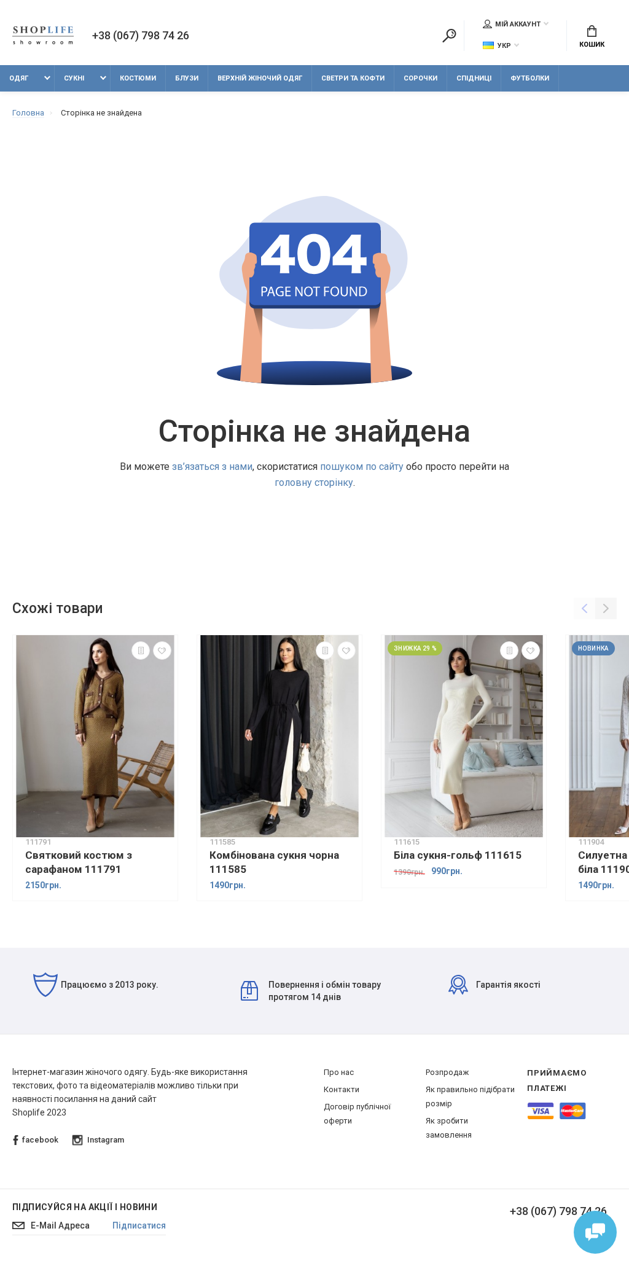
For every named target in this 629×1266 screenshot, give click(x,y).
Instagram (105, 1139)
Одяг (18, 78)
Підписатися (139, 1225)
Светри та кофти (353, 78)
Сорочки (420, 78)
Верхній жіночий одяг (259, 78)
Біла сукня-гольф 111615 (458, 855)
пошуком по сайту (362, 466)
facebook (40, 1139)
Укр (504, 46)
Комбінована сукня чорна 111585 (274, 862)
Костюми (138, 78)
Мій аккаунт (518, 24)
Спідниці (473, 78)
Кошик (591, 45)
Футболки (529, 78)
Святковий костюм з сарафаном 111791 (78, 862)
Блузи (186, 78)
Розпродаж (447, 1072)
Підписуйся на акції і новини (84, 1207)
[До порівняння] (140, 650)
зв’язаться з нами (212, 466)
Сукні (74, 78)
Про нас (339, 1072)
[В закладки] (162, 650)
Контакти (341, 1089)
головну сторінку (314, 482)
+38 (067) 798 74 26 (140, 35)
